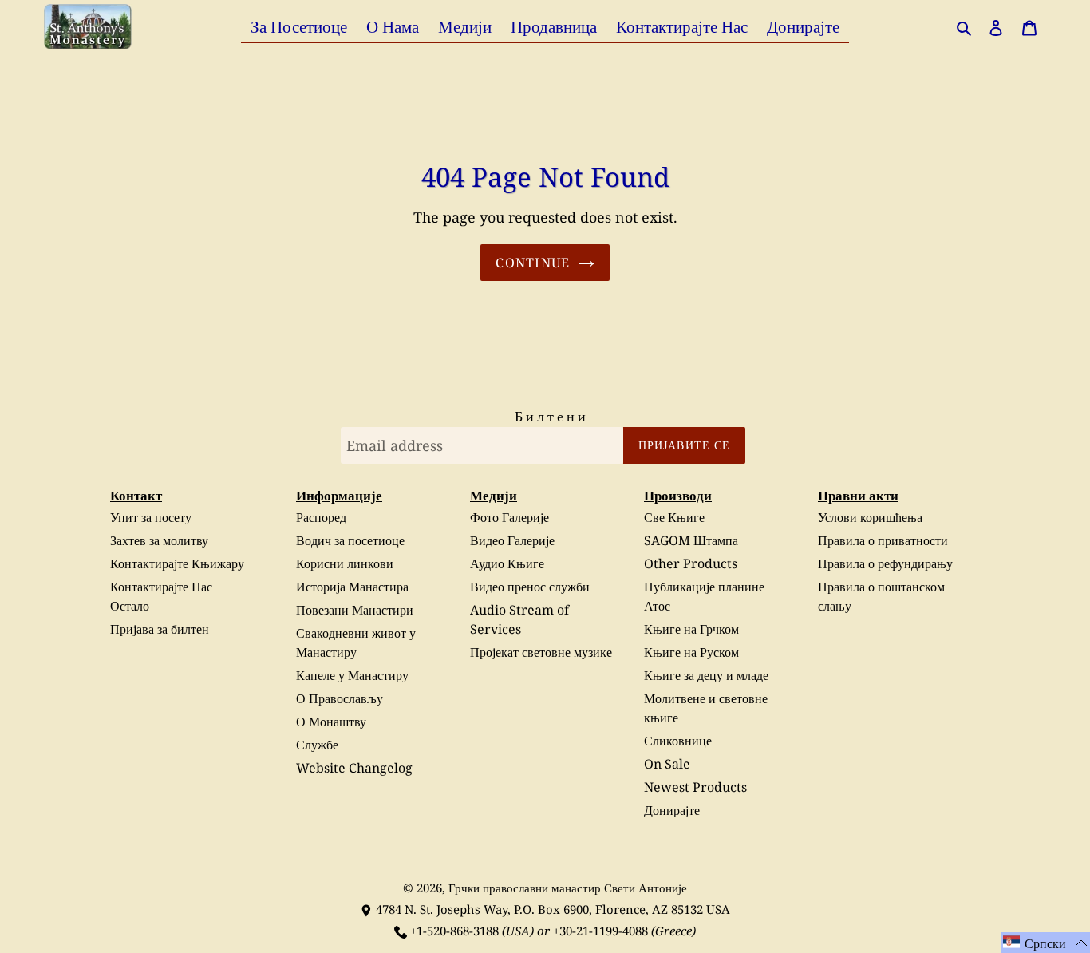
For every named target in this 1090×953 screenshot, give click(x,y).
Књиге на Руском (691, 652)
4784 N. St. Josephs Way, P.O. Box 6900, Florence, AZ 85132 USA (553, 909)
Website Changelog (354, 768)
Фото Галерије (509, 517)
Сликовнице (678, 740)
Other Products (690, 563)
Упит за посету (151, 517)
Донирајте (672, 810)
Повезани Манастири (354, 610)
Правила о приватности (883, 540)
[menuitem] (299, 26)
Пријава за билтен (159, 629)
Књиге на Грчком (691, 629)
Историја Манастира (352, 586)
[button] (1045, 942)
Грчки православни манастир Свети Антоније (567, 888)
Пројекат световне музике (541, 652)
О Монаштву (331, 721)
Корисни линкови (344, 563)
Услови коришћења (870, 517)
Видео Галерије (512, 540)
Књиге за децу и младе (706, 675)
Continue (533, 262)
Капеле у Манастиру (352, 675)
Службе (317, 744)
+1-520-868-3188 (454, 931)
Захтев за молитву (159, 540)
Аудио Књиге (507, 563)
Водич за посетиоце (350, 540)
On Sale (667, 764)
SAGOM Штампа (691, 540)
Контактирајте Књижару (177, 563)
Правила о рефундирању (885, 563)
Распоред (321, 517)
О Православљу (339, 698)
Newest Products (695, 787)
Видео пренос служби (530, 586)
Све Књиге (674, 517)
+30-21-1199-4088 (600, 931)
